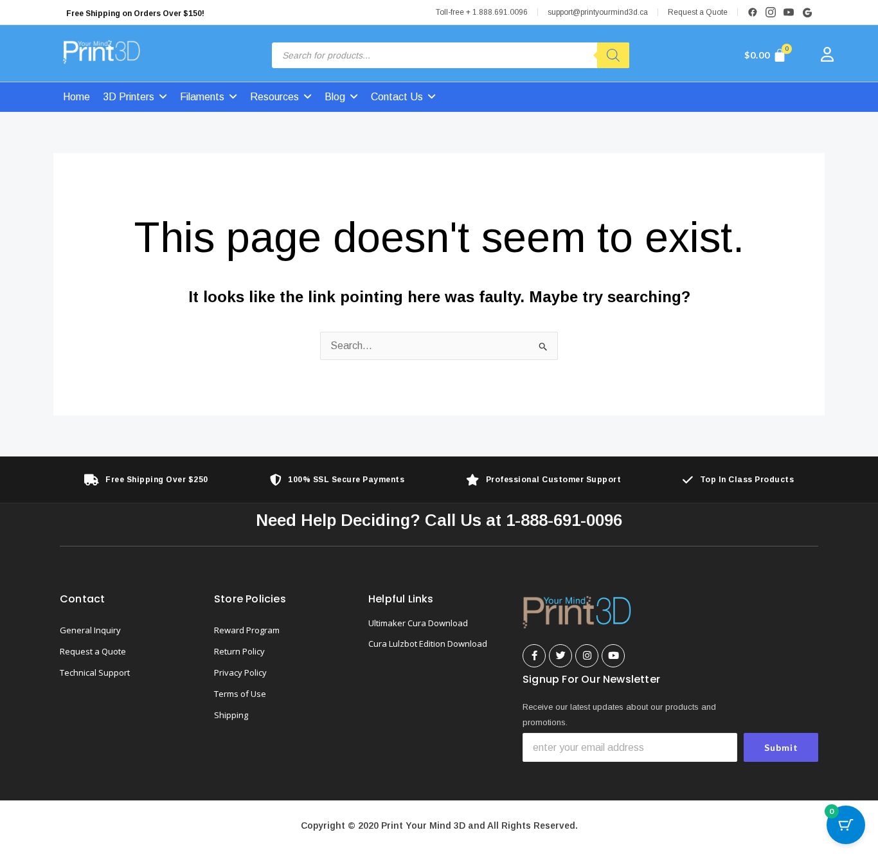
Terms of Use (240, 693)
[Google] (807, 12)
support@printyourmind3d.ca (598, 12)
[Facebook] (753, 12)
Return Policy (239, 651)
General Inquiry (90, 630)
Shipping (231, 715)
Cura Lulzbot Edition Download (427, 643)
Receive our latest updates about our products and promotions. (619, 714)
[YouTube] (789, 12)
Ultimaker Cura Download (418, 623)
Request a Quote (698, 12)
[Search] (613, 55)
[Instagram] (771, 12)
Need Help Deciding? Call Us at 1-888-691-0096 (439, 520)
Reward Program (247, 630)
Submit (781, 747)
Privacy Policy (240, 672)
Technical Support (95, 672)
